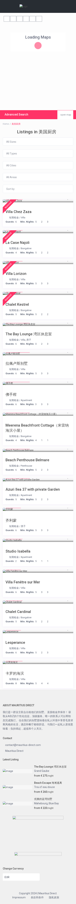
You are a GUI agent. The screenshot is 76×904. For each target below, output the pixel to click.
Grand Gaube (41, 770)
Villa (23, 217)
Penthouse (26, 465)
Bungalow (26, 248)
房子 (28, 339)
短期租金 (14, 217)
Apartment (26, 400)
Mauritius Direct (14, 750)
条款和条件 (37, 897)
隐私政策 (54, 897)
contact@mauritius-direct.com (23, 745)
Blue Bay (54, 803)
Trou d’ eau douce (44, 787)
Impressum (19, 897)
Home (6, 124)
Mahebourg (41, 803)
